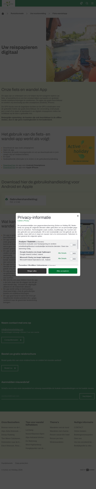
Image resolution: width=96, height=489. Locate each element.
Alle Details (62, 253)
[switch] (73, 245)
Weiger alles (32, 271)
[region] (48, 253)
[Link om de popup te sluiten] (77, 216)
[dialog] (48, 244)
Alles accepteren (63, 271)
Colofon (20, 221)
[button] (71, 245)
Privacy (26, 221)
